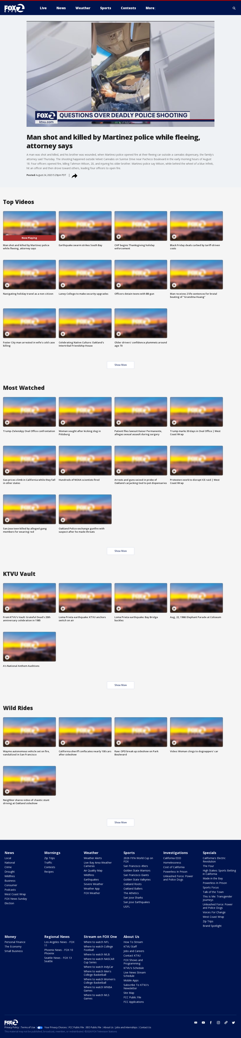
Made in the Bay (213, 878)
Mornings (52, 852)
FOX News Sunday (16, 898)
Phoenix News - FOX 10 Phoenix (58, 951)
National (10, 862)
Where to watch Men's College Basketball (97, 973)
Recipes (49, 871)
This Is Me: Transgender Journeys (217, 898)
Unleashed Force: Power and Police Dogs (178, 877)
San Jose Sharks (133, 897)
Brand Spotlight (212, 926)
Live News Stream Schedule (135, 974)
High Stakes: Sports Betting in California (219, 872)
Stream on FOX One (100, 936)
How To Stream (133, 942)
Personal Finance (15, 942)
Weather (91, 852)
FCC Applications (134, 1002)
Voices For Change (214, 912)
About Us (131, 936)
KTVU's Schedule (134, 968)
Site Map (129, 993)
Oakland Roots (133, 884)
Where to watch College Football (98, 948)
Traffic (48, 862)
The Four (208, 866)
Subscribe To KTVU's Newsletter (136, 986)
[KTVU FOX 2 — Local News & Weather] (17, 8)
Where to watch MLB (97, 954)
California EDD (172, 858)
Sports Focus (211, 887)
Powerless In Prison (175, 871)
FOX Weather (92, 893)
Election (9, 903)
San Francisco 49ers (136, 866)
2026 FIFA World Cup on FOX (138, 859)
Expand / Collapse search (234, 8)
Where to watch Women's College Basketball (99, 980)
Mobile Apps (131, 980)
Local (8, 858)
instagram (218, 1023)
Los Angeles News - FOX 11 (59, 943)
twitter (233, 1023)
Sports (129, 852)
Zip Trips (49, 858)
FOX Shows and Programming (133, 961)
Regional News (56, 936)
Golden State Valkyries (137, 879)
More (150, 8)
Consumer (11, 885)
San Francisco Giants (136, 875)
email (196, 1023)
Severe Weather (93, 884)
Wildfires (10, 876)
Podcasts (10, 889)
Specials (209, 852)
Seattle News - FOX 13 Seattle (58, 959)
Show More (120, 364)
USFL (127, 906)
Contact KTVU (132, 955)
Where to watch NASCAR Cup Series (99, 960)
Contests (49, 867)
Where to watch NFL (96, 942)
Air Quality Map (93, 870)
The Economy (13, 946)
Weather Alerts (93, 858)
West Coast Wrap (15, 894)
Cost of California (174, 867)
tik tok (226, 1023)
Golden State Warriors (137, 870)
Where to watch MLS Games (96, 996)
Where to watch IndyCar (98, 967)
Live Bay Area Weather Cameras (98, 864)
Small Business (14, 951)
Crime (8, 867)
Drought (10, 871)
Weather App (92, 888)
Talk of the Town (213, 892)
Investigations (175, 852)
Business (10, 880)
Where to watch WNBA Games (98, 988)
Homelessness (172, 862)
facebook (211, 1023)
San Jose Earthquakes (137, 902)
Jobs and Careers (134, 951)
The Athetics (131, 893)
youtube (203, 1023)
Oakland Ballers (133, 888)
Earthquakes (91, 879)
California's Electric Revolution (214, 859)
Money (10, 936)
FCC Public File (132, 997)
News (9, 852)
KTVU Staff (130, 946)
